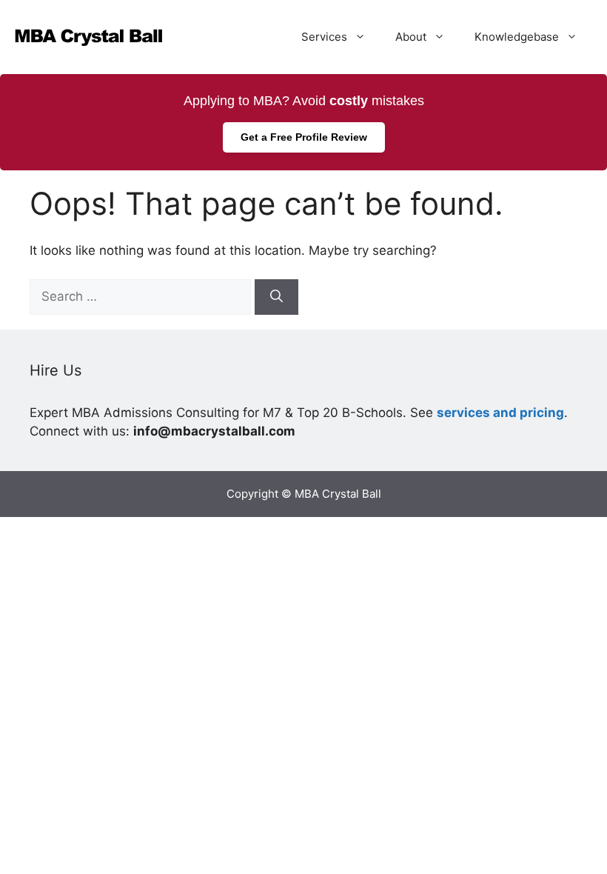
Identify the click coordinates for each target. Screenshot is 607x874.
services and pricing (500, 412)
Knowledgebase (516, 37)
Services (324, 37)
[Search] (276, 297)
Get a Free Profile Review (304, 137)
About (410, 37)
